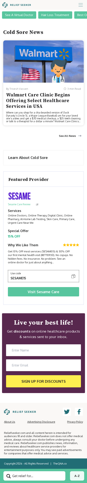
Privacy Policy (75, 421)
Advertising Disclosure (41, 421)
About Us (9, 421)
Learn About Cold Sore (28, 157)
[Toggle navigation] (81, 4)
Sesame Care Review (19, 204)
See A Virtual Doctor (19, 15)
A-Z (77, 476)
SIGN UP (43, 381)
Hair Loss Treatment (55, 15)
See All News (67, 135)
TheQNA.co (60, 463)
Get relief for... (22, 476)
